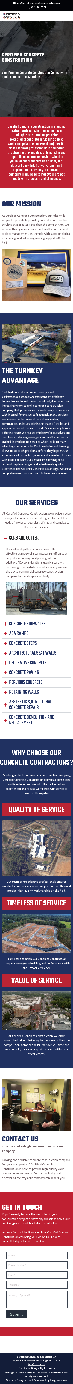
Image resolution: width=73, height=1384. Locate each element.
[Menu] (68, 16)
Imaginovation (58, 1380)
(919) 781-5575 (38, 7)
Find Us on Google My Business (36, 1368)
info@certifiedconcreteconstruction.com (38, 3)
